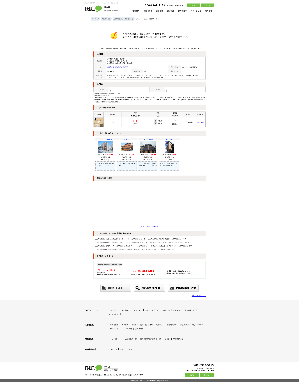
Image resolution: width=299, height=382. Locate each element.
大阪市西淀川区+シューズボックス (179, 242)
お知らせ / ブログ (151, 310)
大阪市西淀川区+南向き (102, 242)
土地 (130, 349)
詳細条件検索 (113, 324)
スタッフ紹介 (196, 11)
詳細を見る (200, 122)
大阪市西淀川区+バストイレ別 (119, 239)
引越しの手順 (113, 328)
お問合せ (193, 5)
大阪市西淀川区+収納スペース (104, 246)
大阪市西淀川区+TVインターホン (126, 246)
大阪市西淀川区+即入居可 (150, 249)
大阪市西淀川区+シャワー (139, 239)
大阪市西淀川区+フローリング (121, 242)
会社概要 (208, 11)
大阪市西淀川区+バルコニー (180, 239)
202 (112, 122)
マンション (113, 349)
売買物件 (159, 11)
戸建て (122, 349)
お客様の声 (182, 11)
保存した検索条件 (156, 324)
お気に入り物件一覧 (139, 324)
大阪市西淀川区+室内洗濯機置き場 (129, 249)
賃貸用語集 (139, 328)
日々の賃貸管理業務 (147, 339)
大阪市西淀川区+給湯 (102, 239)
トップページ (113, 310)
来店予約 (207, 5)
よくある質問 (127, 328)
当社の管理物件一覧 (129, 339)
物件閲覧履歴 (172, 324)
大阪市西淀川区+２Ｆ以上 (167, 249)
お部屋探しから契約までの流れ (191, 324)
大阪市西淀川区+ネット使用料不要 (106, 249)
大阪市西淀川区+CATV (185, 246)
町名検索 (125, 324)
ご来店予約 (177, 310)
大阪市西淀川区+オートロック (147, 246)
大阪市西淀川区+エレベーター (167, 246)
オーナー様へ (113, 339)
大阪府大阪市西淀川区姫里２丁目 (117, 67)
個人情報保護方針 (115, 314)
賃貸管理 (170, 11)
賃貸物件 (135, 11)
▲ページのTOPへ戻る (199, 296)
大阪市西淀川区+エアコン (140, 242)
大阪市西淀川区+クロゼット (158, 242)
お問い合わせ (190, 310)
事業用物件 (147, 11)
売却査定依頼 (178, 339)
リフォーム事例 (164, 339)
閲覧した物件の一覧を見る (149, 226)
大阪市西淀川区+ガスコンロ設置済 (159, 239)
